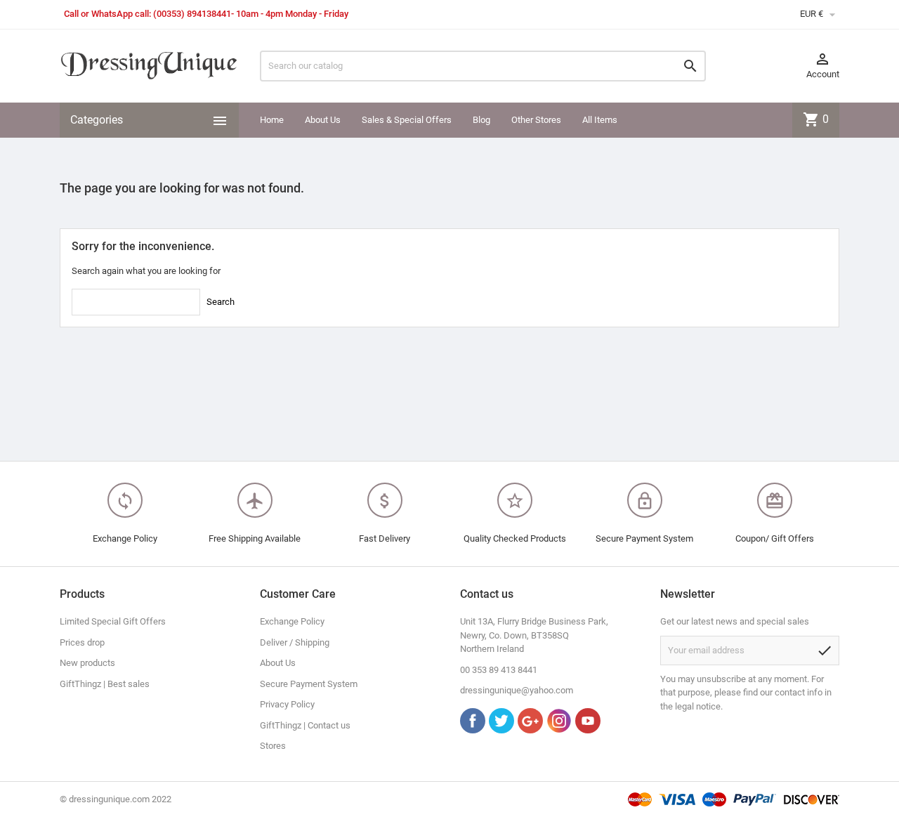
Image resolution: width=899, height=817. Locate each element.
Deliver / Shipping (294, 642)
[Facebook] (472, 720)
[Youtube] (588, 720)
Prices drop (82, 642)
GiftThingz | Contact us (305, 725)
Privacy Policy (287, 704)
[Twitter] (501, 720)
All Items (599, 120)
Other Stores (536, 120)
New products (87, 663)
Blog (481, 120)
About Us (323, 120)
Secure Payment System (308, 684)
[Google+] (530, 720)
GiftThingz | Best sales (105, 684)
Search (220, 301)
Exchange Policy (292, 621)
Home (272, 120)
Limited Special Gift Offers (113, 621)
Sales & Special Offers (407, 120)
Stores (273, 745)
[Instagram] (559, 720)
